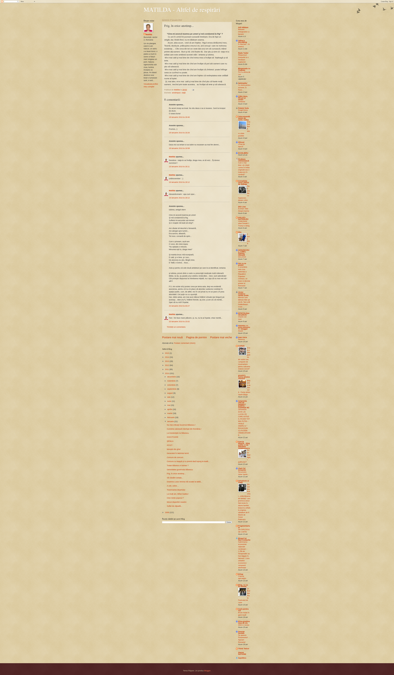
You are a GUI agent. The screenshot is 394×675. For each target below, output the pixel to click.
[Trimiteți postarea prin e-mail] (193, 90)
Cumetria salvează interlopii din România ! (184, 429)
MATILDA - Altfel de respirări (182, 9)
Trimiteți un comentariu (176, 327)
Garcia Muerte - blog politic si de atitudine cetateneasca (244, 445)
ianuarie (170, 421)
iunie (169, 401)
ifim (239, 232)
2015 (167, 353)
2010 (167, 373)
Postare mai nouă (172, 337)
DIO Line (242, 207)
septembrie (172, 389)
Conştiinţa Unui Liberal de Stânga (243, 182)
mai (169, 405)
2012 (167, 365)
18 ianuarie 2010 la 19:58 (179, 148)
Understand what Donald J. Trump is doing (244, 223)
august (170, 393)
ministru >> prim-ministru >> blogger (244, 327)
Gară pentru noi (243, 610)
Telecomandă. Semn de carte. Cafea (244, 118)
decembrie (171, 377)
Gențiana (241, 102)
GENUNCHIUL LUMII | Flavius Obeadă (243, 252)
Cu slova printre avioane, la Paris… (244, 87)
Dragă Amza (243, 110)
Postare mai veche (221, 337)
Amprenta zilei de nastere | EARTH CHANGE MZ (243, 404)
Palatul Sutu (243, 108)
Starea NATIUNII (242, 653)
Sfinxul (241, 142)
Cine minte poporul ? (175, 498)
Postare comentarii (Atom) (184, 343)
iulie (169, 397)
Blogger (207, 671)
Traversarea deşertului (176, 490)
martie (170, 413)
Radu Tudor (243, 53)
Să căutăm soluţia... (175, 478)
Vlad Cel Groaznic (242, 469)
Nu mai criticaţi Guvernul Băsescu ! (181, 425)
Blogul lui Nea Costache (244, 539)
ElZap (240, 574)
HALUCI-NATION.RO (243, 218)
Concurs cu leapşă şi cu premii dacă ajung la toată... (188, 461)
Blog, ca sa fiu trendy (243, 586)
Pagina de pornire (196, 337)
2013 (167, 361)
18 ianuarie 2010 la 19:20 (179, 133)
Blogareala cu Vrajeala (244, 69)
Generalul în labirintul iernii (178, 453)
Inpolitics (242, 658)
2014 (167, 357)
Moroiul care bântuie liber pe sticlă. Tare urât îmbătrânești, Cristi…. (244, 302)
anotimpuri (176, 93)
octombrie (171, 385)
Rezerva (241, 339)
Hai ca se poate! (242, 264)
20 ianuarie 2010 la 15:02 (179, 321)
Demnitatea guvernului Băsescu (180, 469)
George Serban (241, 632)
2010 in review (243, 625)
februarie (171, 417)
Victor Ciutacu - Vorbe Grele (243, 293)
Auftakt (241, 346)
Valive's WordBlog (242, 41)
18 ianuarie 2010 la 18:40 (179, 117)
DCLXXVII (242, 257)
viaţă (184, 93)
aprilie (170, 409)
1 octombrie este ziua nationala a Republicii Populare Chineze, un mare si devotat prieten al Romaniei (244, 276)
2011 (167, 369)
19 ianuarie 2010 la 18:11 (179, 166)
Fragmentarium (244, 527)
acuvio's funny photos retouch (244, 377)
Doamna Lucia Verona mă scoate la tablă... (184, 482)
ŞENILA (170, 441)
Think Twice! (243, 648)
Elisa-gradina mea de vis (244, 622)
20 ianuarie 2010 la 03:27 (179, 306)
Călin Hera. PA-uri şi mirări (243, 98)
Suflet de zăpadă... (174, 506)
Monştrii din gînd (173, 449)
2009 (167, 512)
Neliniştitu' (242, 83)
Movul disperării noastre (176, 502)
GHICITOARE (172, 437)
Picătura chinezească (243, 160)
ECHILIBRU (243, 153)
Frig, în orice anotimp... (176, 473)
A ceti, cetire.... (173, 486)
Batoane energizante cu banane (243, 31)
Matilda (172, 157)
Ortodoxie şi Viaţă (243, 481)
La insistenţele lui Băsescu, (178, 433)
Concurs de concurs (175, 457)
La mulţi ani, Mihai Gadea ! (178, 494)
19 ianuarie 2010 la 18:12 (179, 182)
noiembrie (171, 381)
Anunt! (240, 331)
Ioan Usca (242, 337)
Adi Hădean (243, 27)
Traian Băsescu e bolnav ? (178, 465)
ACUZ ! (170, 445)
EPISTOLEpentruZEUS (243, 314)
